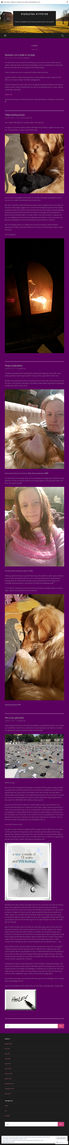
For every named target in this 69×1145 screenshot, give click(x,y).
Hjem (6, 1106)
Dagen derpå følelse (13, 365)
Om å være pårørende (14, 717)
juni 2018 (7, 1054)
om (6, 1111)
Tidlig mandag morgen (15, 114)
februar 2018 (8, 1073)
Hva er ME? (8, 824)
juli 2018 (7, 1048)
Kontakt (7, 1116)
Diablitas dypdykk (34, 14)
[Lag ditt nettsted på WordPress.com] (34, 2)
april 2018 (8, 1063)
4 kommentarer (21, 720)
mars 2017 (8, 1094)
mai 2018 (7, 1058)
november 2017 (9, 1088)
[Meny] (5, 35)
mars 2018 (8, 1068)
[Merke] (34, 1026)
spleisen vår (8, 94)
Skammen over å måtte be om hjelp (20, 54)
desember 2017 (9, 1083)
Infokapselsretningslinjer (9, 1142)
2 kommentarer (21, 368)
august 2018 (8, 1043)
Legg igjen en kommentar (22, 58)
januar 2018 (8, 1078)
